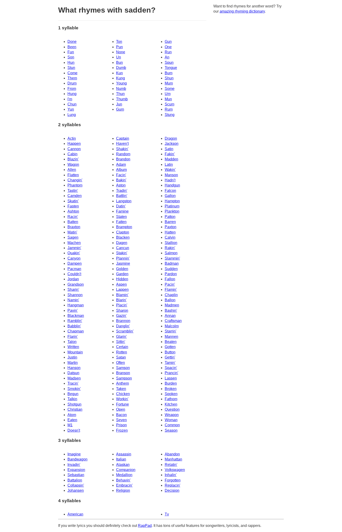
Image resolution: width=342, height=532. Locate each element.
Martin (72, 363)
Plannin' (123, 258)
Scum (169, 104)
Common (172, 425)
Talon (72, 342)
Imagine (74, 454)
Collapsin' (75, 485)
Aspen (121, 284)
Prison (121, 425)
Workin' (122, 399)
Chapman (75, 331)
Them (72, 78)
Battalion (74, 480)
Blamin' (122, 295)
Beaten (171, 342)
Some (169, 89)
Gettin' (170, 357)
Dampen (74, 263)
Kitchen (171, 404)
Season (171, 430)
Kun (119, 73)
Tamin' (170, 363)
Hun (70, 62)
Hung (72, 94)
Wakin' (170, 170)
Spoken (171, 394)
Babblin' (74, 326)
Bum (168, 73)
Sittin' (120, 342)
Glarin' (121, 337)
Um (168, 94)
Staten (121, 217)
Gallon (170, 196)
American (75, 514)
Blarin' (121, 300)
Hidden (122, 279)
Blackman (75, 316)
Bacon (121, 415)
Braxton (73, 227)
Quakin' (73, 253)
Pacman (74, 269)
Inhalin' (171, 475)
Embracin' (124, 485)
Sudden (171, 269)
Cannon (74, 149)
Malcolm (172, 326)
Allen (71, 170)
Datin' (121, 206)
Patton (170, 217)
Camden (74, 196)
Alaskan (123, 465)
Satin (169, 149)
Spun (169, 62)
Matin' (72, 232)
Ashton (73, 211)
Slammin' (172, 258)
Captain (122, 138)
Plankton (172, 211)
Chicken (123, 394)
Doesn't (73, 430)
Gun (168, 42)
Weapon (172, 415)
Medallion (124, 475)
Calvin (170, 237)
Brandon (123, 159)
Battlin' (121, 196)
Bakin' (121, 180)
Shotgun (74, 404)
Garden (122, 274)
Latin (169, 164)
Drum (72, 83)
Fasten (73, 206)
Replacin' (172, 485)
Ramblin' (74, 321)
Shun (169, 78)
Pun (119, 47)
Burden (171, 383)
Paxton (170, 227)
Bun (119, 62)
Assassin (123, 454)
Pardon (171, 274)
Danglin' (123, 326)
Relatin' (171, 465)
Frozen (122, 430)
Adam (121, 164)
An (167, 57)
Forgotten (173, 480)
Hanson (73, 368)
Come (72, 73)
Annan (170, 316)
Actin (71, 138)
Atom (71, 415)
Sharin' (73, 289)
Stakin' (121, 253)
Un (118, 57)
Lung (71, 115)
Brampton (124, 227)
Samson (123, 368)
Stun (71, 68)
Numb (121, 89)
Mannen (171, 337)
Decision (172, 490)
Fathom (171, 399)
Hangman (75, 305)
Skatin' (73, 201)
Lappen (122, 289)
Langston (123, 201)
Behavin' (123, 480)
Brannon (123, 321)
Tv (167, 514)
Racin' (72, 217)
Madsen (74, 378)
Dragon (171, 138)
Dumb (121, 68)
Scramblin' (125, 331)
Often (120, 363)
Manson (171, 175)
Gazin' (121, 316)
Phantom (74, 185)
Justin (72, 357)
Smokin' (74, 389)
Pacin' (170, 284)
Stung (169, 115)
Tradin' (121, 191)
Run (168, 52)
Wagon (73, 164)
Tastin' (72, 191)
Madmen (172, 305)
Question (172, 409)
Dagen (121, 243)
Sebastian (75, 475)
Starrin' (170, 331)
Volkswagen (175, 470)
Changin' (74, 180)
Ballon (170, 300)
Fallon (170, 279)
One (168, 47)
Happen (74, 144)
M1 (70, 425)
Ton (119, 42)
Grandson (75, 284)
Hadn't (170, 180)
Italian (121, 459)
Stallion (171, 243)
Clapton (122, 232)
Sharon (122, 310)
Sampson (124, 378)
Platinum (172, 206)
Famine (122, 211)
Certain (122, 347)
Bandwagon (77, 459)
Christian (74, 409)
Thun (120, 94)
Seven (121, 420)
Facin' (121, 175)
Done (72, 42)
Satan (121, 357)
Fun (70, 52)
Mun (168, 99)
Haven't (122, 144)
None (120, 52)
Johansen (75, 490)
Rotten (121, 352)
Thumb (122, 99)
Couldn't (74, 274)
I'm (69, 99)
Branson (123, 373)
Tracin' (72, 383)
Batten (72, 222)
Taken (121, 389)
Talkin (72, 399)
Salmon (171, 253)
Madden (171, 159)
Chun (72, 104)
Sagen (72, 237)
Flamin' (171, 289)
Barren (170, 222)
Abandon (172, 454)
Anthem (122, 383)
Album (121, 170)
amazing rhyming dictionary (242, 11)
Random (123, 154)
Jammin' (74, 248)
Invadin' (73, 465)
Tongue (171, 68)
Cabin (72, 154)
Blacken (123, 237)
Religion (123, 490)
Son (70, 57)
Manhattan (173, 459)
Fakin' (170, 154)
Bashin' (171, 310)
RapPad (145, 526)
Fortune (122, 404)
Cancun (122, 248)
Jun (119, 104)
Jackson (171, 144)
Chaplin (171, 295)
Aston (121, 185)
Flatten (73, 175)
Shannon (75, 295)
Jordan (73, 279)
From (71, 89)
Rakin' (170, 248)
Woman (171, 420)
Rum (169, 109)
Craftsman (173, 321)
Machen (74, 243)
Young (121, 83)
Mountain (75, 352)
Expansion (76, 470)
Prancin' (171, 373)
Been (71, 47)
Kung (120, 78)
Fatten (121, 222)
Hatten (170, 232)
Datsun (73, 373)
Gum (120, 109)
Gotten (170, 347)
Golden (122, 269)
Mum (169, 83)
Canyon (73, 258)
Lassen (171, 378)
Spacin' (171, 368)
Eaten (72, 420)
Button (170, 352)
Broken (171, 389)
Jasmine (123, 263)
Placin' (121, 305)
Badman (172, 263)
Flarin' (72, 337)
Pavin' (72, 310)
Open (120, 409)
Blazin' (73, 159)
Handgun (172, 185)
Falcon (170, 191)
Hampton (172, 201)
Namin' (73, 300)
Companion (125, 470)
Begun (72, 394)
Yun (70, 109)
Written (73, 347)
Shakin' (122, 149)
